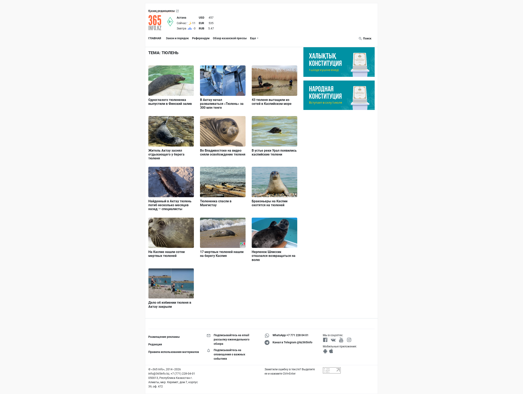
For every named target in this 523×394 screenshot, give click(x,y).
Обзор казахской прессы (230, 38)
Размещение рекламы (164, 336)
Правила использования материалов (173, 352)
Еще (253, 38)
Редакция (155, 344)
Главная (154, 38)
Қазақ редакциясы (161, 10)
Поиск (366, 38)
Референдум (201, 38)
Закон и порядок (177, 38)
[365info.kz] (157, 22)
